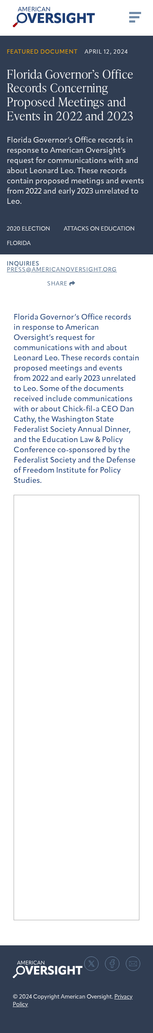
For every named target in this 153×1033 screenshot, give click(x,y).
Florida (19, 243)
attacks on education (99, 229)
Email (133, 963)
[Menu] (134, 17)
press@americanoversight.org (62, 270)
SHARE (58, 284)
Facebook (112, 963)
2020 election (28, 229)
